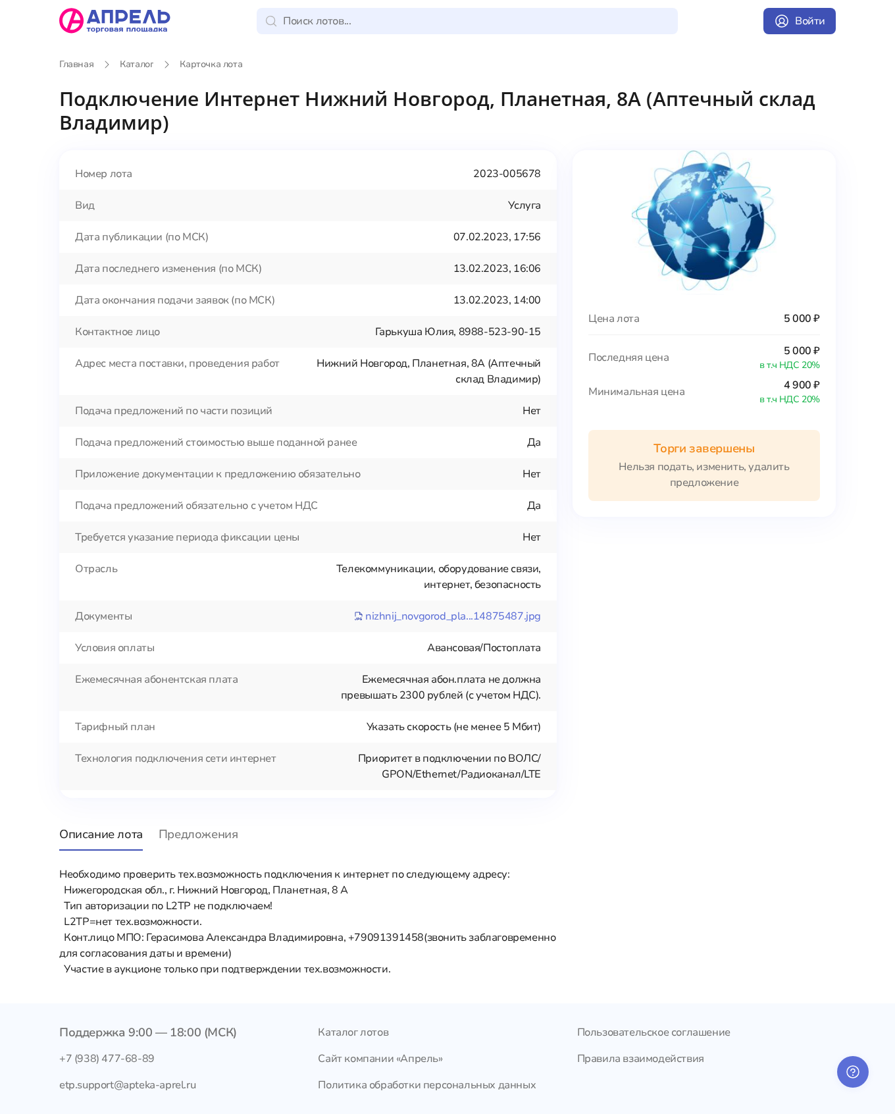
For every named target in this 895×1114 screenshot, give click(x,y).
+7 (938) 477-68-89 (107, 1058)
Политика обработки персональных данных (427, 1085)
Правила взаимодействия (640, 1058)
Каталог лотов (353, 1032)
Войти (810, 21)
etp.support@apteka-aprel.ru (127, 1085)
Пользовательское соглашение (653, 1032)
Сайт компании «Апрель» (380, 1058)
